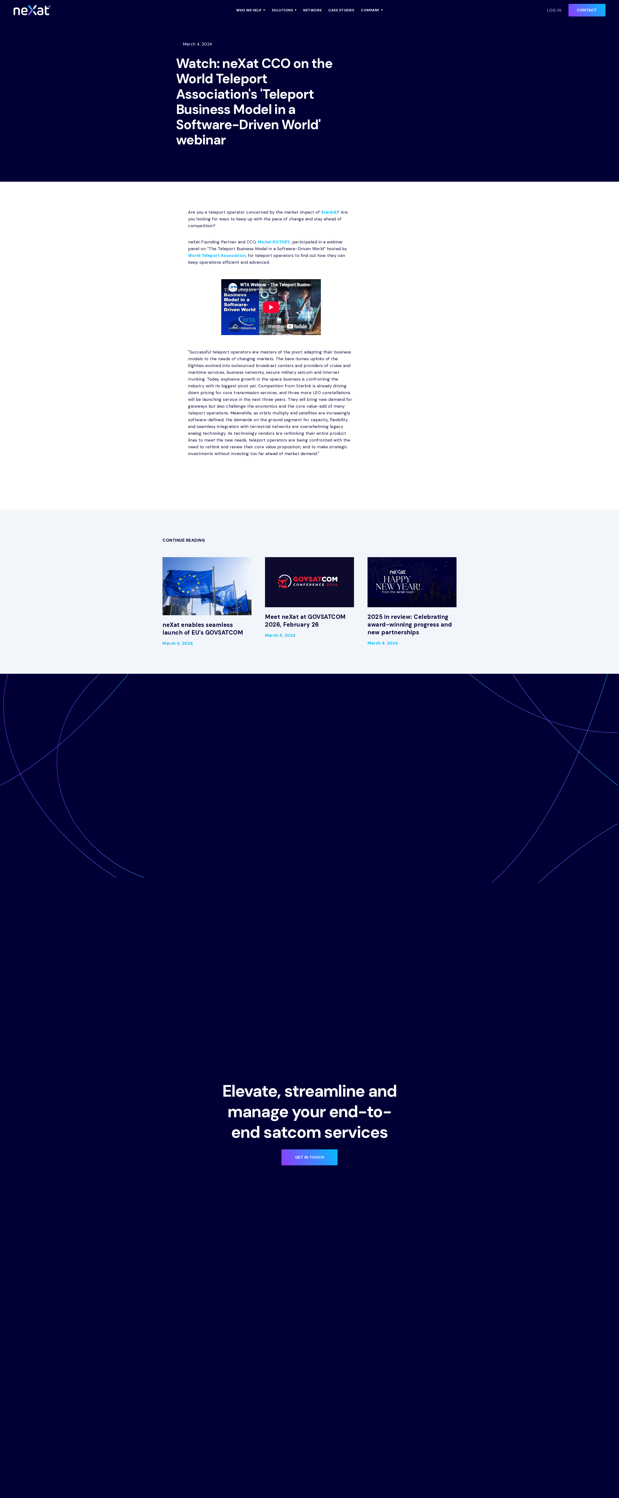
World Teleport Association (217, 255)
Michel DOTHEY (274, 242)
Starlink (329, 212)
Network (312, 10)
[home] (79, 10)
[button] (250, 10)
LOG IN (554, 10)
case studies (341, 10)
